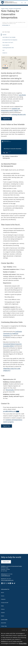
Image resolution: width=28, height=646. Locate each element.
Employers (3, 599)
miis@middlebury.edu (5, 575)
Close (23, 630)
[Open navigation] (25, 3)
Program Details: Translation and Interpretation (11, 8)
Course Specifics (5, 45)
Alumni (2, 592)
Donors (2, 596)
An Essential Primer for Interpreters (9, 39)
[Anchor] (10, 89)
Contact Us (4, 52)
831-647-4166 (9, 574)
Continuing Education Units (8, 47)
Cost (3, 50)
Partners (3, 609)
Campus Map (4, 626)
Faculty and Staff (4, 602)
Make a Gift (6, 562)
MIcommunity (10, 390)
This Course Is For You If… (8, 42)
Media (2, 606)
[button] (22, 3)
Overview (4, 34)
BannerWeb (3, 622)
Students (3, 612)
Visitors (2, 616)
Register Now (6, 118)
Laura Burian (22, 95)
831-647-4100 (4, 571)
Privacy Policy (23, 643)
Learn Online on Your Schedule (8, 37)
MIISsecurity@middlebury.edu (7, 580)
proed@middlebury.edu (9, 411)
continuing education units (18, 114)
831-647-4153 (8, 578)
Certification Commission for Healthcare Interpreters (12, 333)
